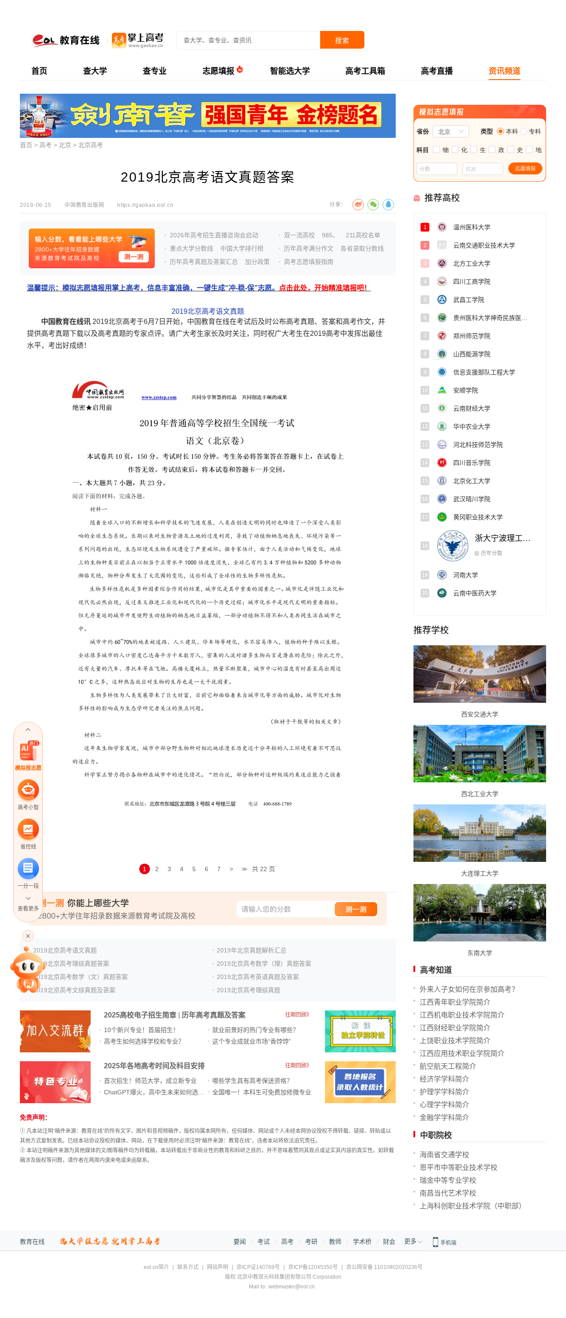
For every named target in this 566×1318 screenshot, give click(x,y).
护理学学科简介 (444, 1092)
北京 (65, 145)
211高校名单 (363, 235)
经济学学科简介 (444, 1079)
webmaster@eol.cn (291, 1287)
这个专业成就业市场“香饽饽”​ (251, 1041)
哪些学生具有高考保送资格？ (252, 1080)
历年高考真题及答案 (213, 1015)
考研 (311, 1241)
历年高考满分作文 (308, 248)
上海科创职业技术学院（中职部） (473, 1206)
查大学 (95, 71)
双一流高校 (299, 235)
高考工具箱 (365, 71)
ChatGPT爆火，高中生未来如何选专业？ (160, 1092)
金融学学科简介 (444, 1117)
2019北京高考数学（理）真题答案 (264, 963)
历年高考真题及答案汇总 (204, 261)
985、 (330, 235)
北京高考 (90, 145)
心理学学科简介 (444, 1104)
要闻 (239, 1241)
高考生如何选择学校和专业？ (144, 1041)
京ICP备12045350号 (313, 1267)
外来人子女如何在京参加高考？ (469, 989)
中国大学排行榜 (242, 248)
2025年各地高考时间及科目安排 (154, 1066)
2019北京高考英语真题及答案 (258, 976)
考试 (263, 1241)
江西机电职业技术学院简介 (462, 1015)
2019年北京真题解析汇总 (252, 950)
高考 (45, 145)
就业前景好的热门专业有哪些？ (255, 1029)
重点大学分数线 (191, 248)
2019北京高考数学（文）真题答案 (80, 976)
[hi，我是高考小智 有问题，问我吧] (28, 969)
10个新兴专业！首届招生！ (141, 1029)
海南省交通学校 (444, 1154)
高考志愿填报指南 (308, 261)
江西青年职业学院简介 (455, 1002)
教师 (335, 1241)
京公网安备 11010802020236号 (384, 1267)
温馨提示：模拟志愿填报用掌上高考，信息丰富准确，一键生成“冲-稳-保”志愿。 (199, 288)
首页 (39, 71)
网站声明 (217, 1267)
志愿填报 (218, 71)
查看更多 (28, 908)
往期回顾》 (298, 1015)
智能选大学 (290, 71)
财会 (389, 1241)
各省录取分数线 (362, 248)
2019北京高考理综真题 (248, 990)
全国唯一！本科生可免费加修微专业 (261, 1092)
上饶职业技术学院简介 (455, 1040)
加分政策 (257, 261)
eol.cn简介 (156, 1267)
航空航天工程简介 (448, 1066)
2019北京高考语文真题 (208, 311)
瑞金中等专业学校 (448, 1180)
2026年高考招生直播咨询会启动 (214, 235)
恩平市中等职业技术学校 (458, 1167)
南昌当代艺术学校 (448, 1193)
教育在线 (32, 1241)
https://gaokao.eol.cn (145, 205)
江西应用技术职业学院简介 (462, 1053)
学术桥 (362, 1241)
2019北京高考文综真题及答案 (74, 990)
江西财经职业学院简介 (455, 1028)
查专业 (155, 71)
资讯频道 (504, 71)
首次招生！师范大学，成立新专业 (150, 1080)
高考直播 (437, 71)
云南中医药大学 (503, 574)
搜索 (342, 40)
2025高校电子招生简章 (140, 1015)
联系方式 (188, 1267)
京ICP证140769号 (258, 1267)
